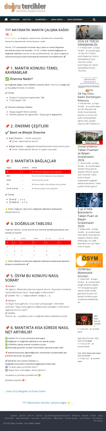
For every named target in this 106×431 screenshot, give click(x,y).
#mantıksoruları (47, 38)
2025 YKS (27, 19)
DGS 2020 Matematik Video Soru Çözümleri (89, 354)
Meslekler (85, 416)
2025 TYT (30, 416)
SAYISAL (93, 416)
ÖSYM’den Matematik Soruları (85, 272)
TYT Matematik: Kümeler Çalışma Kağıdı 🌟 (47, 402)
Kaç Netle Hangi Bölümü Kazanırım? (57, 416)
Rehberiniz (41, 19)
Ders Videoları (97, 418)
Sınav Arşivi (56, 19)
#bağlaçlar (24, 38)
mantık (42, 41)
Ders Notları (98, 421)
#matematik (58, 38)
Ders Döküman (74, 19)
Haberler (15, 19)
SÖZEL (100, 416)
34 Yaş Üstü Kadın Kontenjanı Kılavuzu (89, 97)
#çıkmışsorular (34, 38)
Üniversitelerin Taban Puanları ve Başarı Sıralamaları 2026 (88, 153)
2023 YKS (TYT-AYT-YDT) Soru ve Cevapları (88, 339)
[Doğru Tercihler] (24, 4)
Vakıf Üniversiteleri (22, 418)
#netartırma (9, 41)
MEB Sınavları (58, 418)
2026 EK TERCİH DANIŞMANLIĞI (88, 42)
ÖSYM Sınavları (46, 418)
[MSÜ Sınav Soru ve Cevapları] (84, 315)
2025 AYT (39, 416)
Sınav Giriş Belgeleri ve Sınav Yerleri (24, 391)
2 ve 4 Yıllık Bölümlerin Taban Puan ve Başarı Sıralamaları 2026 (88, 217)
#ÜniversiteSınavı (33, 41)
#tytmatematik (20, 41)
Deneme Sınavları (71, 418)
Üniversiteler (9, 418)
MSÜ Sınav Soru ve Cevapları (97, 321)
